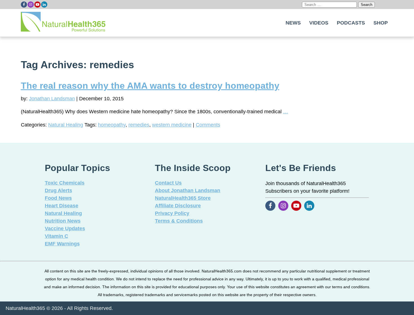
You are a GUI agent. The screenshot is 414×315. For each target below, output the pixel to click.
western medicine (172, 125)
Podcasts (351, 23)
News (293, 23)
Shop (380, 23)
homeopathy (112, 125)
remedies (138, 125)
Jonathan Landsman (52, 98)
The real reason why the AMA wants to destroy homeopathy (150, 86)
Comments (208, 125)
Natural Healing (65, 125)
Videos (318, 23)
